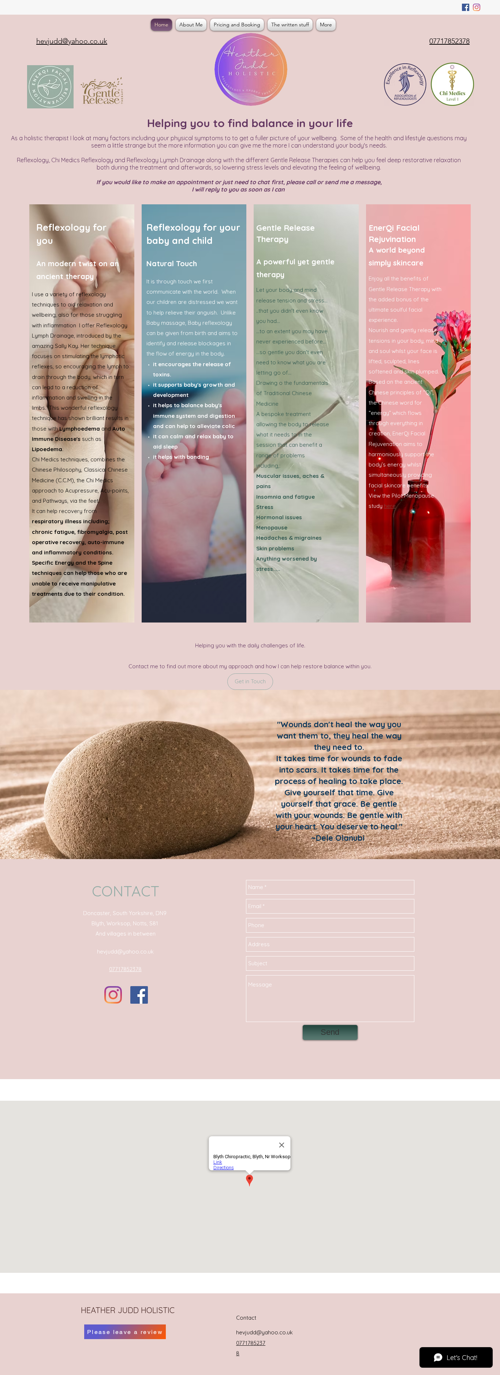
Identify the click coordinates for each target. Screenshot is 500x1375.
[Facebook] (465, 7)
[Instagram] (476, 7)
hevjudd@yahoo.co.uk (125, 951)
